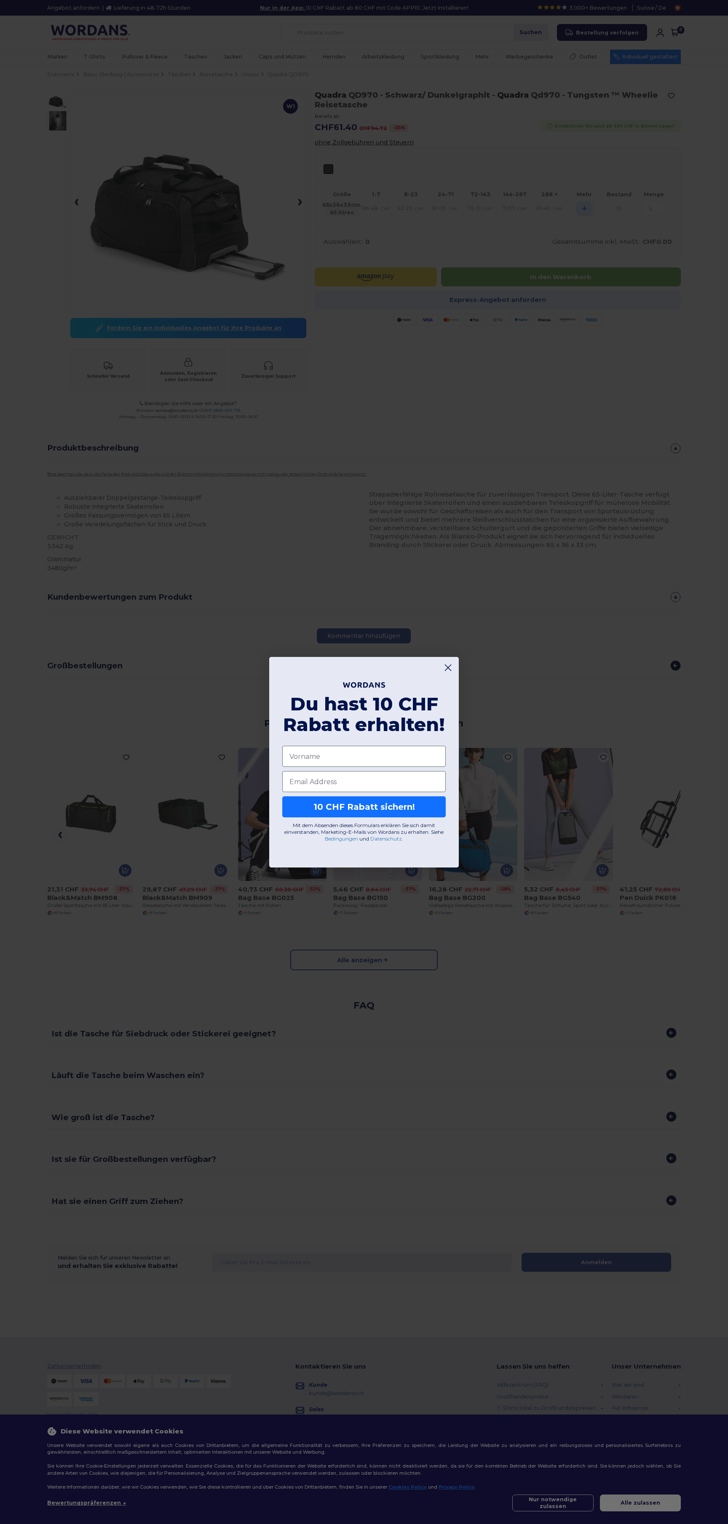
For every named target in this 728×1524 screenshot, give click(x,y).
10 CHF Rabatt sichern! (364, 807)
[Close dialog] (448, 667)
